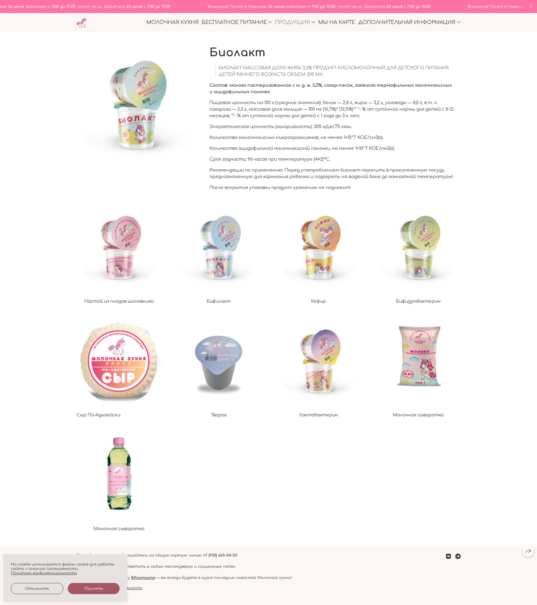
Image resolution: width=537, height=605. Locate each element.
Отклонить (37, 588)
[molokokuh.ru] (81, 22)
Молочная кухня (172, 22)
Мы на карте (336, 22)
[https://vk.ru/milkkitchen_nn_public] (448, 556)
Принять (94, 588)
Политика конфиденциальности (44, 573)
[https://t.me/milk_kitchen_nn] (458, 556)
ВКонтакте (143, 577)
